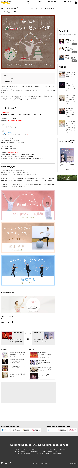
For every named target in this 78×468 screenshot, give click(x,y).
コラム (9, 316)
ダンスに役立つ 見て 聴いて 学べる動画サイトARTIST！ (17, 367)
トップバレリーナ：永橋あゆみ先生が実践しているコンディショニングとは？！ (17, 374)
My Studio (6, 88)
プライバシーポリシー (35, 463)
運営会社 (42, 463)
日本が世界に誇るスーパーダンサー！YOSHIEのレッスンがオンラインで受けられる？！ (17, 361)
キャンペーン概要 (9, 78)
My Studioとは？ (9, 81)
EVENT (39, 2)
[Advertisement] (16, 392)
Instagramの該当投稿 (7, 133)
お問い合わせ (47, 463)
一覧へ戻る (28, 333)
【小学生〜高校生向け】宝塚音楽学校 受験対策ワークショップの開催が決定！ (17, 354)
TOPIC (29, 2)
